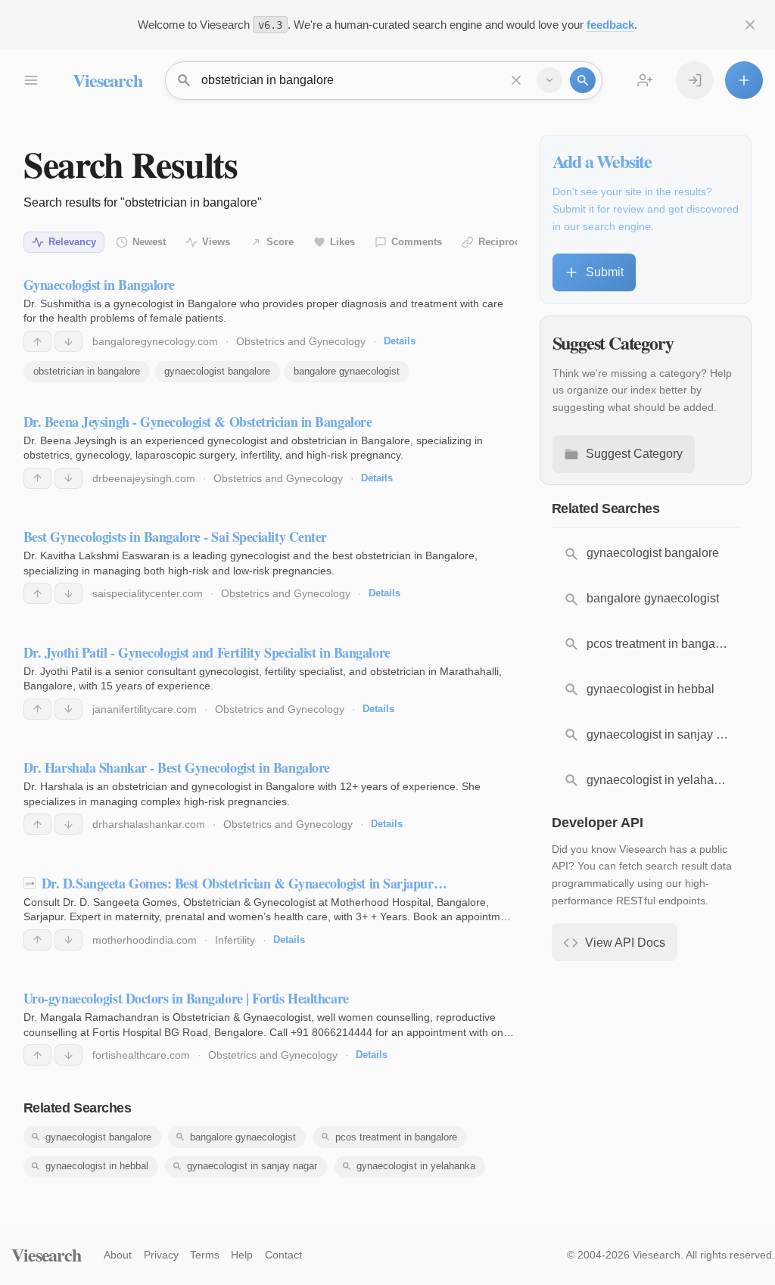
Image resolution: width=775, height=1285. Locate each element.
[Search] (583, 80)
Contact (283, 1255)
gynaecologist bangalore (217, 371)
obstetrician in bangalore (86, 371)
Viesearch (107, 80)
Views (216, 241)
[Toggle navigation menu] (30, 80)
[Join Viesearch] (645, 80)
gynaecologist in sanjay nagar (252, 1165)
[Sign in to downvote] (68, 341)
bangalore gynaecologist (347, 371)
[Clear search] (516, 80)
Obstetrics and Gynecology (301, 341)
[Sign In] (695, 80)
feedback (610, 24)
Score (280, 241)
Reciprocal (503, 241)
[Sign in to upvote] (37, 341)
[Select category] (549, 80)
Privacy (161, 1255)
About (118, 1255)
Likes (342, 241)
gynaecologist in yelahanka (415, 1165)
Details (400, 341)
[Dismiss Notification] (750, 25)
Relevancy (72, 241)
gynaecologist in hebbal (96, 1165)
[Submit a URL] (744, 80)
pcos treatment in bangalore (396, 1137)
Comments (416, 241)
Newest (149, 241)
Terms (204, 1255)
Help (242, 1255)
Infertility (235, 940)
